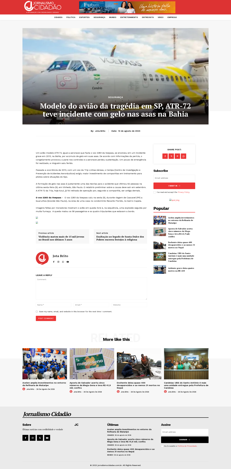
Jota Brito (100, 131)
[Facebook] (165, 156)
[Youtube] (47, 438)
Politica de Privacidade (187, 446)
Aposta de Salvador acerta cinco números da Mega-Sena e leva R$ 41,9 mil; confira (180, 232)
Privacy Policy (183, 192)
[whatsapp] (63, 261)
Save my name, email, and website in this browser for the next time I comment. (75, 311)
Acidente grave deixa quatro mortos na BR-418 (181, 269)
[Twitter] (171, 156)
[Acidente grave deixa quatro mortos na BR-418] (159, 269)
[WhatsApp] (183, 156)
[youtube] (68, 261)
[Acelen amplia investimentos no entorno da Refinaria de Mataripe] (159, 220)
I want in (172, 186)
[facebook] (54, 261)
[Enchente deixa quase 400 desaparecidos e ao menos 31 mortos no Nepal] (159, 244)
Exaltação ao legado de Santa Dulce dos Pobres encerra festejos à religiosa (120, 238)
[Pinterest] (177, 156)
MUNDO (110, 455)
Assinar (183, 440)
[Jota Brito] (42, 258)
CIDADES (110, 435)
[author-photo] (24, 389)
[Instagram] (33, 438)
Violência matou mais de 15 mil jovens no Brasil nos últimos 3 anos (61, 238)
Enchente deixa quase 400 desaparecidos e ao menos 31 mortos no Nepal (181, 245)
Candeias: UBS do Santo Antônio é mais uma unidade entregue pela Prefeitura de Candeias (181, 257)
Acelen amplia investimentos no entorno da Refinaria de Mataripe (181, 220)
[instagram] (58, 261)
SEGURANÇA (115, 97)
